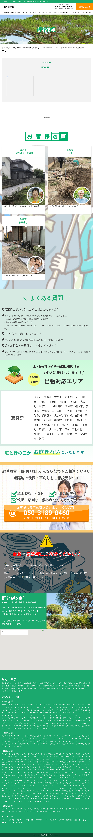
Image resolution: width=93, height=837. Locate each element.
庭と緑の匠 (44, 835)
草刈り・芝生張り (39, 13)
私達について (77, 13)
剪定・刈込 (21, 13)
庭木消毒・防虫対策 (52, 13)
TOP (4, 820)
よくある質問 (87, 13)
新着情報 (6, 13)
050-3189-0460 (63, 6)
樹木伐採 (29, 13)
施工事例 (13, 13)
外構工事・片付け (66, 13)
